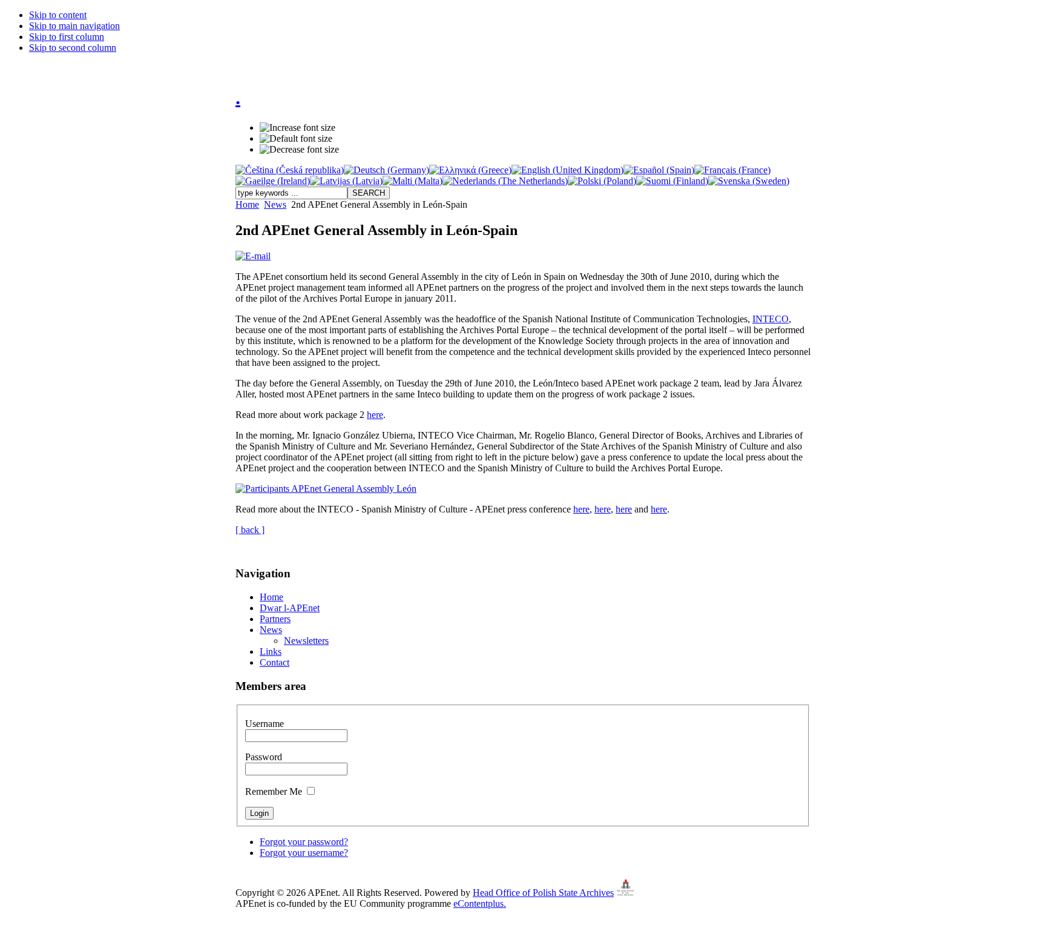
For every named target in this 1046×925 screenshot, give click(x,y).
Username (264, 723)
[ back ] (250, 530)
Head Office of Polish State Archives (543, 892)
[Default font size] (296, 138)
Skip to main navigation (74, 26)
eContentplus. (479, 903)
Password (263, 757)
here (375, 414)
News (275, 204)
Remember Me (274, 791)
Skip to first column (66, 36)
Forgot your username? (304, 852)
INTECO (770, 319)
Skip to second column (72, 47)
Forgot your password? (304, 842)
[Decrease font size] (299, 149)
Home (247, 204)
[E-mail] (253, 256)
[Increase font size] (297, 127)
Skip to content (58, 15)
